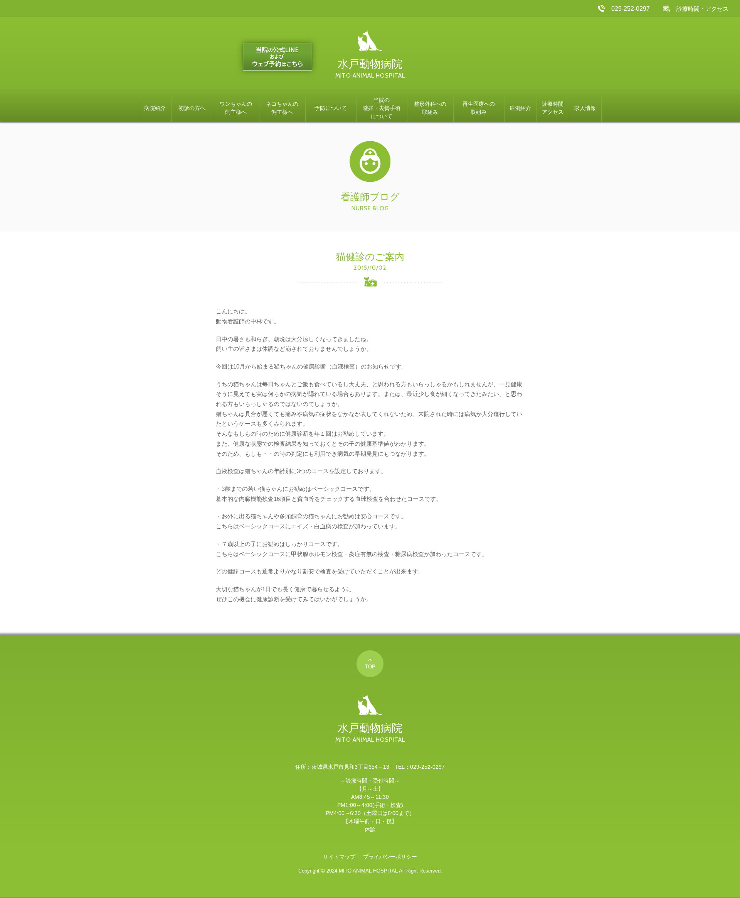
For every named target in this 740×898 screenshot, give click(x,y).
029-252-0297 (630, 8)
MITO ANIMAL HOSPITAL (368, 871)
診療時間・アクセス (702, 8)
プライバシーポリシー (390, 857)
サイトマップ (339, 857)
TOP (370, 667)
